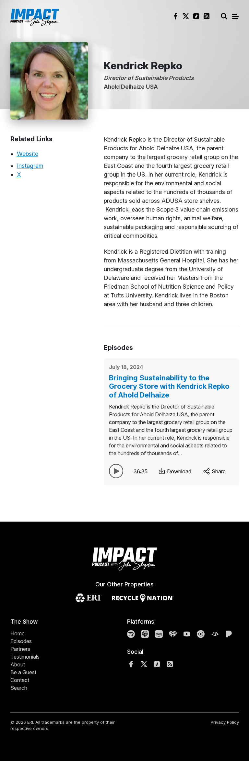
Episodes (21, 641)
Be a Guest (23, 672)
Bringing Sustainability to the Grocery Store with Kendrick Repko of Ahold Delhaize (169, 386)
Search (18, 688)
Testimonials (25, 656)
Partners (20, 649)
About (17, 664)
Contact (19, 680)
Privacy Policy (225, 722)
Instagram (30, 165)
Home (17, 633)
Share (218, 471)
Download (178, 471)
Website (27, 153)
